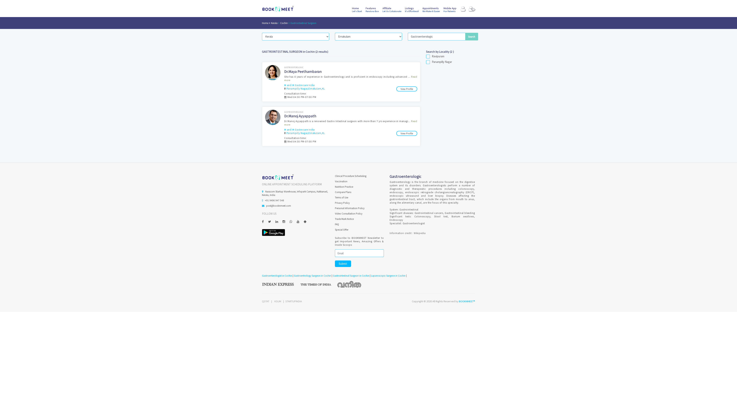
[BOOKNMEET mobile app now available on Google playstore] (273, 232)
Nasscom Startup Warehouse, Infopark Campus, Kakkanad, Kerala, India (295, 193)
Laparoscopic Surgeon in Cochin (388, 275)
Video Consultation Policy (348, 213)
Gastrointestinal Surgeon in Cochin (351, 275)
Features (372, 9)
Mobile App (450, 9)
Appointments (431, 9)
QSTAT (265, 301)
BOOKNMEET (278, 9)
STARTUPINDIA (293, 301)
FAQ (337, 224)
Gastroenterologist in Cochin (277, 275)
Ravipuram (438, 56)
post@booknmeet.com (278, 205)
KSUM (277, 301)
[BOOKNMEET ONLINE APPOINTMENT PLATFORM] (278, 176)
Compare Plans (343, 192)
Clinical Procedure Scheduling (350, 175)
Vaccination (341, 181)
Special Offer (341, 229)
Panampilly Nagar (442, 62)
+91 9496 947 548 (274, 200)
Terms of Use (341, 197)
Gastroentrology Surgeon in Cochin (312, 275)
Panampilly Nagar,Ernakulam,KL (306, 88)
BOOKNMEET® (467, 301)
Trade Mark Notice (344, 218)
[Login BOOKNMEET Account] (463, 9)
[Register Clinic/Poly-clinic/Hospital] (472, 9)
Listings (412, 9)
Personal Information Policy (349, 208)
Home (357, 9)
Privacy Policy (342, 202)
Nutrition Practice (344, 186)
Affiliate (392, 9)
